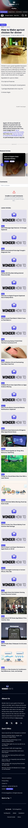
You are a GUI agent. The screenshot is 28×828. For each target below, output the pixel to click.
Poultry (14, 8)
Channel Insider (11, 817)
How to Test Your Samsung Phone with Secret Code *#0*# (13, 755)
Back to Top (5, 798)
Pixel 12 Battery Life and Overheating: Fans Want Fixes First (12, 363)
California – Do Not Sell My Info (9, 786)
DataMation (21, 813)
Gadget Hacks (12, 12)
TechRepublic (7, 813)
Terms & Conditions (7, 778)
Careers (7, 789)
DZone (19, 817)
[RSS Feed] (21, 723)
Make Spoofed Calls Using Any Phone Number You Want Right (13, 764)
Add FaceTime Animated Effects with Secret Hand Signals (13, 751)
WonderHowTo (4, 12)
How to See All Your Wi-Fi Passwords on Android (14, 733)
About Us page (19, 718)
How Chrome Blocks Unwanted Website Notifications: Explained (13, 408)
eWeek (14, 813)
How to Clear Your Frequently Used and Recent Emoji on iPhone (13, 760)
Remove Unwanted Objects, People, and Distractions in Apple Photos (12, 736)
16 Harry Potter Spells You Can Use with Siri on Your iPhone (13, 744)
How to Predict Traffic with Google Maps (12, 748)
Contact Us (4, 783)
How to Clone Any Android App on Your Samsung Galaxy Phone (11, 740)
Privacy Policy (5, 780)
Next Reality (19, 12)
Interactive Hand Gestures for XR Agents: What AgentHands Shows (13, 431)
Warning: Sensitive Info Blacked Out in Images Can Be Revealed (13, 768)
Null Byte (25, 12)
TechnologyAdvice (16, 809)
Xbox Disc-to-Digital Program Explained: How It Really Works (13, 296)
